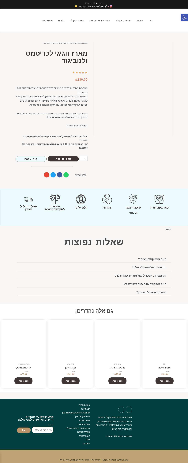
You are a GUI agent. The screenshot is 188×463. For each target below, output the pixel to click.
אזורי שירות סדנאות (100, 20)
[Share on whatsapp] (66, 174)
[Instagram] (121, 410)
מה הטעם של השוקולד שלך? (149, 267)
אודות (140, 20)
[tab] (94, 259)
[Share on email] (46, 174)
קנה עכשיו (31, 159)
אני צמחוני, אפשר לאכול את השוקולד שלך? (140, 275)
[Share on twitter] (53, 174)
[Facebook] (129, 410)
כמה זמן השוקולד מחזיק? (151, 292)
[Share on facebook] (59, 174)
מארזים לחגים (75, 43)
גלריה (61, 20)
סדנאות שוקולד (124, 20)
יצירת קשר (47, 20)
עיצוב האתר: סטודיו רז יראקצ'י (115, 460)
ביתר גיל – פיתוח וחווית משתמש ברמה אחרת (80, 460)
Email (50, 425)
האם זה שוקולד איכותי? (152, 259)
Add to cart (63, 158)
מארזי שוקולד (77, 20)
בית (150, 20)
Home (85, 43)
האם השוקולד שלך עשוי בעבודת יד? (145, 283)
